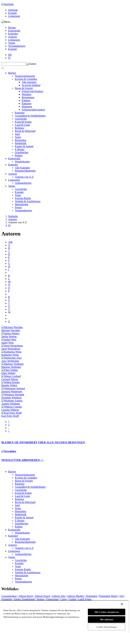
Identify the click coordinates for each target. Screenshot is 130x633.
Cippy (63, 599)
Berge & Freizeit (24, 88)
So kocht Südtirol (31, 85)
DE (10, 54)
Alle (10, 242)
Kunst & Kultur (23, 121)
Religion (19, 127)
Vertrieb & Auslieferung (27, 201)
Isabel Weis (7, 342)
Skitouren (27, 106)
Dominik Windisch (11, 397)
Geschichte (21, 118)
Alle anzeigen (29, 82)
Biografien (20, 140)
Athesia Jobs (58, 596)
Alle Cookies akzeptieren (106, 612)
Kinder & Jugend (24, 146)
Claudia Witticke (10, 409)
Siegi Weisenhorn (10, 348)
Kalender (13, 33)
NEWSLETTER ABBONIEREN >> (22, 460)
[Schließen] (122, 604)
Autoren (12, 36)
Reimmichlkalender (25, 170)
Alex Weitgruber (10, 360)
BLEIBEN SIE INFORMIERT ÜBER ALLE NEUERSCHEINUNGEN (43, 442)
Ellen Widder (8, 373)
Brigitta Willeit (9, 385)
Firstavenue (52, 599)
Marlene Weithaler (11, 367)
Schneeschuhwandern (33, 109)
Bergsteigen (28, 97)
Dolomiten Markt (108, 596)
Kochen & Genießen (26, 79)
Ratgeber (20, 112)
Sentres (40, 599)
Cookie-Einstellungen (106, 627)
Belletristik (20, 143)
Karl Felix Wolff (10, 415)
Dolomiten (91, 596)
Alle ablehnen (106, 619)
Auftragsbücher (23, 183)
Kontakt (12, 13)
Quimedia (6, 599)
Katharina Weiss (10, 354)
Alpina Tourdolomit (24, 599)
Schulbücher (21, 152)
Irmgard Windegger (11, 391)
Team (18, 195)
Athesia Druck (42, 596)
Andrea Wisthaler (10, 403)
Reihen (19, 155)
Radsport (26, 103)
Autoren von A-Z (24, 176)
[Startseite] (7, 4)
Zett (121, 596)
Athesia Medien (75, 596)
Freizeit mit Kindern (32, 91)
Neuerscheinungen (25, 76)
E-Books (19, 149)
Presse (18, 207)
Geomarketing (9, 596)
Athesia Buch (25, 596)
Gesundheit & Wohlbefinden (30, 115)
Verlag (11, 42)
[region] (64, 616)
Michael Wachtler (10, 330)
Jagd (17, 134)
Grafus (72, 599)
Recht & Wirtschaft (25, 131)
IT (9, 57)
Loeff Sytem (84, 599)
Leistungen (14, 16)
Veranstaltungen (16, 45)
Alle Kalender (22, 167)
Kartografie (14, 30)
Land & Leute (22, 124)
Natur (18, 137)
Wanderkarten (22, 161)
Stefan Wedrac (9, 336)
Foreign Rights (23, 198)
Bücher (12, 27)
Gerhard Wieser (9, 379)
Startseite (13, 9)
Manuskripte (21, 204)
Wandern (26, 94)
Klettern (26, 100)
